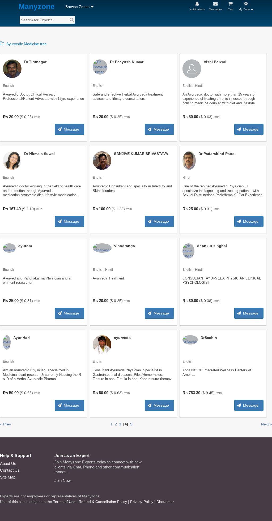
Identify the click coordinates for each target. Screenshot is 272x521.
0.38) (208, 301)
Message (71, 129)
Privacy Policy (141, 502)
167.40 (15, 208)
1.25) (120, 209)
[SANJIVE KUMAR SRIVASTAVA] (102, 160)
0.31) (208, 209)
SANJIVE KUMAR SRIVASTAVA (141, 154)
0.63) (208, 117)
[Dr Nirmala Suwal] (12, 160)
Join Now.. (63, 480)
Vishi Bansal (215, 62)
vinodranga (124, 246)
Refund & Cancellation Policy (103, 502)
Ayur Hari (21, 337)
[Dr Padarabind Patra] (189, 160)
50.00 (193, 116)
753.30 (194, 392)
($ (21, 117)
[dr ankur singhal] (188, 250)
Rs (5, 116)
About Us (8, 463)
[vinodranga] (102, 248)
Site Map (7, 477)
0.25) (28, 117)
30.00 (193, 300)
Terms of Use (64, 502)
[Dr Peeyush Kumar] (100, 66)
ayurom (25, 246)
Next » (266, 424)
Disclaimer (165, 502)
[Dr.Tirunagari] (12, 68)
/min (37, 117)
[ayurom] (9, 248)
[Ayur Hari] (7, 342)
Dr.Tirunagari (36, 62)
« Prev (5, 424)
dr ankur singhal (212, 246)
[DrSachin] (190, 339)
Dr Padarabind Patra (216, 154)
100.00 (104, 208)
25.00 (193, 208)
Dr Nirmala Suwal (39, 154)
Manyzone (37, 6)
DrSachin (209, 337)
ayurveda (122, 337)
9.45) (210, 393)
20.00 (14, 116)
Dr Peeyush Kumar (126, 62)
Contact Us (10, 470)
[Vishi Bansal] (191, 68)
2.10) (30, 209)
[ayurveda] (102, 344)
